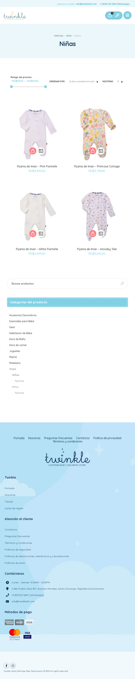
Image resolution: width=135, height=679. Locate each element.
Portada (58, 35)
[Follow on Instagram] (13, 665)
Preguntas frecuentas (58, 438)
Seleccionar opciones (32, 150)
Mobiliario (15, 363)
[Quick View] (40, 150)
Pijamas (19, 381)
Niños (15, 387)
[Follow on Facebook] (6, 665)
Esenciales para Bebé (21, 321)
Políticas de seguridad (18, 549)
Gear (12, 327)
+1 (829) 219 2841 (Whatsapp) (115, 4)
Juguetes (14, 351)
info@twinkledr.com (86, 4)
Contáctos (83, 438)
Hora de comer (18, 345)
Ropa (69, 35)
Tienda (9, 501)
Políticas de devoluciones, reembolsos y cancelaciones (37, 556)
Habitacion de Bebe (20, 333)
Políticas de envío (15, 562)
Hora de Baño (17, 339)
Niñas (15, 375)
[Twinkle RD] (15, 15)
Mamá (13, 357)
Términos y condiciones (67, 441)
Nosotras (34, 438)
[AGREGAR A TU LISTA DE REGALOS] (36, 180)
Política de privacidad (107, 438)
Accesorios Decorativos (23, 315)
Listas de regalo (14, 508)
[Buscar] (117, 15)
